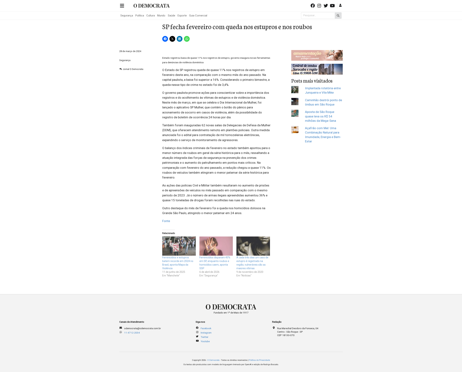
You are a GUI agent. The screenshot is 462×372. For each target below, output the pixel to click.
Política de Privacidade (259, 360)
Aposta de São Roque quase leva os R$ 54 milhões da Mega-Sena (320, 116)
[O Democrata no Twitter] (326, 5)
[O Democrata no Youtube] (332, 5)
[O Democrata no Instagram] (319, 5)
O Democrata (213, 360)
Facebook (206, 328)
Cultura (150, 15)
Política (139, 15)
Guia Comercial (198, 15)
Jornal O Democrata (133, 69)
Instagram (206, 332)
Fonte (166, 221)
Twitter (204, 337)
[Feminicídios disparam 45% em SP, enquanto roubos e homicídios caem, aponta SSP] (216, 246)
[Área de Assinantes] (341, 5)
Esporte (182, 15)
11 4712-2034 (132, 332)
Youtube (205, 341)
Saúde (171, 15)
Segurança (126, 15)
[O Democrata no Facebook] (313, 5)
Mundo (161, 15)
